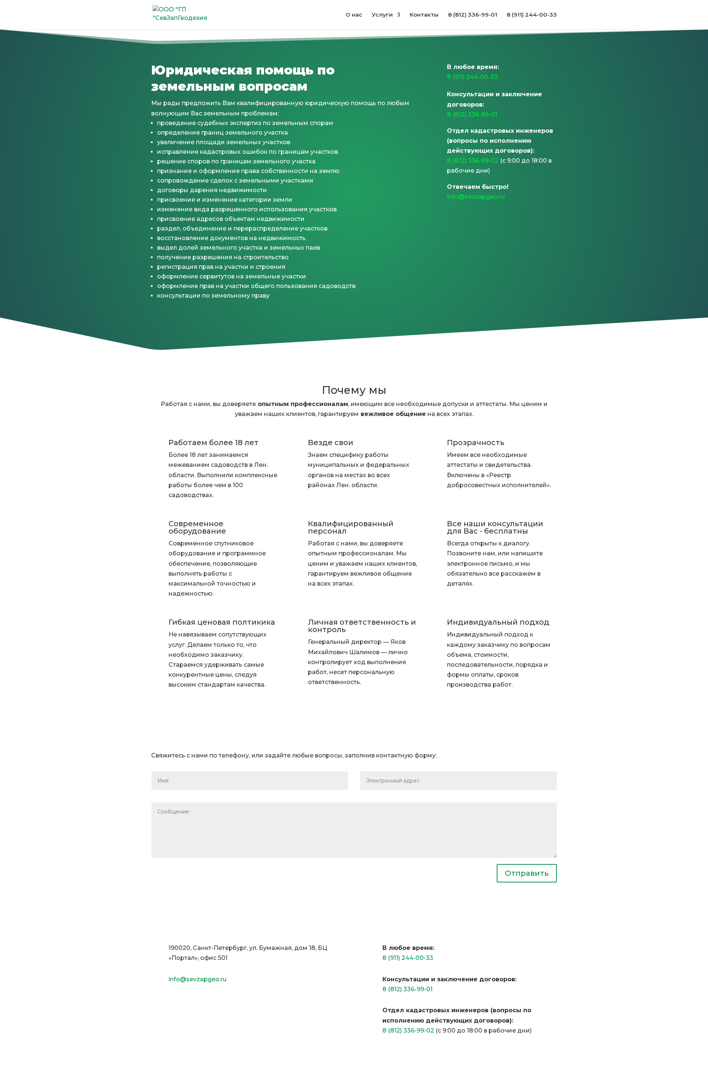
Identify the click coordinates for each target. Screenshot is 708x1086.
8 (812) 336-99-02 (473, 160)
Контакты (424, 15)
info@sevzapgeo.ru (476, 196)
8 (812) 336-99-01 (472, 114)
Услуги (382, 15)
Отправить (527, 873)
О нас (354, 15)
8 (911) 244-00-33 (472, 76)
